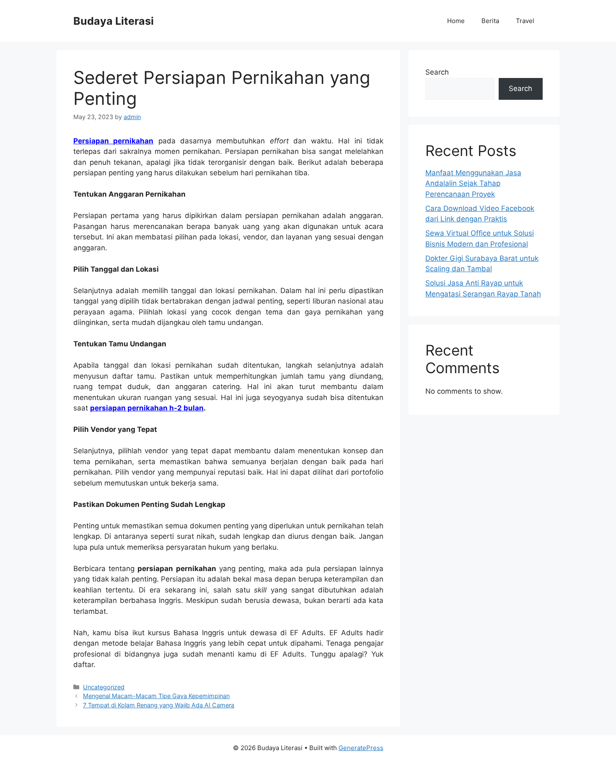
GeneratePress (361, 748)
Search (437, 72)
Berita (490, 21)
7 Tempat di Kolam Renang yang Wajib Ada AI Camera (158, 705)
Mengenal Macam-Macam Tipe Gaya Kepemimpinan (156, 695)
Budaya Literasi (113, 21)
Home (456, 21)
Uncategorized (103, 687)
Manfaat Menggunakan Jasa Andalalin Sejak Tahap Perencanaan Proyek (473, 183)
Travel (525, 21)
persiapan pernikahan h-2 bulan (147, 408)
